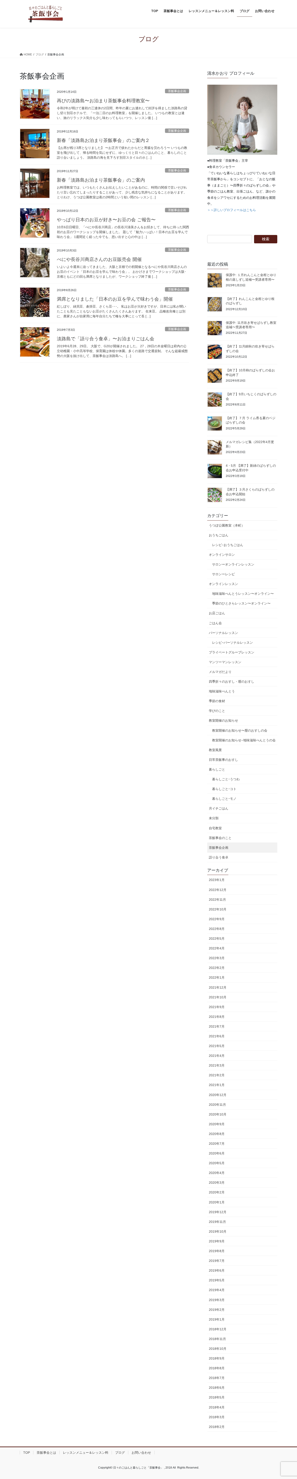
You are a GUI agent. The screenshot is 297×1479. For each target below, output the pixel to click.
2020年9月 (217, 1124)
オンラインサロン (222, 554)
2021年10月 (217, 997)
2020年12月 (217, 1095)
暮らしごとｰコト (224, 789)
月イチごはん (218, 808)
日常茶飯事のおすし (223, 760)
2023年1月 (217, 880)
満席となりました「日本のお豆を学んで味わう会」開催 (115, 299)
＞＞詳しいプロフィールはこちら (231, 210)
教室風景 (215, 750)
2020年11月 (217, 1104)
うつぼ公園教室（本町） (227, 525)
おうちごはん (218, 535)
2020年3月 (217, 1182)
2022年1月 (217, 977)
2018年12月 (217, 1329)
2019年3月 (217, 1300)
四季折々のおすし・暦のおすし (231, 681)
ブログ (120, 1452)
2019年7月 (217, 1261)
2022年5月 (217, 938)
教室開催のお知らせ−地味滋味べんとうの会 (244, 740)
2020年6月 (217, 1153)
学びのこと (217, 711)
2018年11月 (217, 1339)
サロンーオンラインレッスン (233, 564)
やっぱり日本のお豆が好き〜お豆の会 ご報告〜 (106, 219)
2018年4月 (217, 1407)
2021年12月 (217, 987)
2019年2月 (217, 1310)
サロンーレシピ (223, 574)
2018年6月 (217, 1387)
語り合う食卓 (218, 857)
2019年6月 (217, 1270)
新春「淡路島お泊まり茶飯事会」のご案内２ (103, 140)
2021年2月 (217, 1075)
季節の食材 (217, 701)
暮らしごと (217, 769)
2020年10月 (217, 1114)
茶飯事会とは (46, 1452)
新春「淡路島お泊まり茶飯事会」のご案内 (101, 180)
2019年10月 (217, 1231)
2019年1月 (217, 1319)
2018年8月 (217, 1368)
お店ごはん (217, 613)
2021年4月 (217, 1056)
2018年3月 (217, 1417)
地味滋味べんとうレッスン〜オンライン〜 (243, 593)
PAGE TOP (285, 1431)
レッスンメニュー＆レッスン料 (85, 1452)
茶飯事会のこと (220, 838)
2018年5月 (217, 1397)
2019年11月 (217, 1222)
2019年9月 (217, 1241)
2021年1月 (217, 1085)
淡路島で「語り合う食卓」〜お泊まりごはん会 (105, 338)
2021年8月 (217, 1017)
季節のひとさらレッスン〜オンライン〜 (241, 603)
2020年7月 (217, 1143)
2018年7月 (217, 1378)
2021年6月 (217, 1036)
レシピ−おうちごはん (227, 545)
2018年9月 (217, 1358)
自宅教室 (215, 828)
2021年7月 (217, 1026)
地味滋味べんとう (222, 691)
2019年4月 (217, 1290)
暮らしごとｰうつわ (226, 779)
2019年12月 (217, 1212)
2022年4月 (217, 948)
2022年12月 (217, 890)
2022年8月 (217, 929)
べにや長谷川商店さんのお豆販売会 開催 (99, 259)
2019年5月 (217, 1280)
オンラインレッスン (223, 584)
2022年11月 (217, 899)
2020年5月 (217, 1163)
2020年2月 (217, 1192)
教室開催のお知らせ (223, 720)
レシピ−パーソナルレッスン (232, 642)
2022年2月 (217, 968)
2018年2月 (217, 1427)
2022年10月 (217, 909)
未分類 (214, 818)
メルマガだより (220, 672)
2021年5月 (217, 1046)
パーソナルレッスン (223, 633)
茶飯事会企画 (177, 91)
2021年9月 (217, 1007)
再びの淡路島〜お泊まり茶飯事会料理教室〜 (103, 100)
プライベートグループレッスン (231, 652)
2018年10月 (217, 1348)
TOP (26, 1452)
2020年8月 (217, 1134)
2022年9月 (217, 919)
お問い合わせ (141, 1452)
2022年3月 (217, 958)
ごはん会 (215, 623)
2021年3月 (217, 1065)
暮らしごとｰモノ (224, 799)
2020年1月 (217, 1202)
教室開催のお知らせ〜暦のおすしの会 (239, 730)
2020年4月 (217, 1173)
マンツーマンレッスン (225, 662)
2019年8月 (217, 1251)
